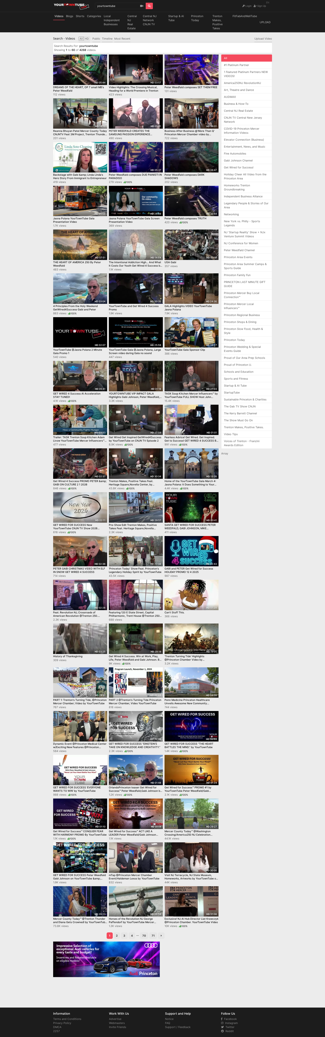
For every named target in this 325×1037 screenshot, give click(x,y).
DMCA (57, 1027)
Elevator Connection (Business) (244, 139)
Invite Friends (117, 1027)
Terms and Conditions (67, 1019)
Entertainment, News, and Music (244, 146)
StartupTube (232, 392)
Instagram (230, 1023)
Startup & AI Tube (176, 18)
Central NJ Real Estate (238, 110)
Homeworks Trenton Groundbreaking (237, 187)
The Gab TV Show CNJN (240, 406)
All (225, 58)
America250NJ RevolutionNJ (242, 83)
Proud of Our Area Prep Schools (244, 357)
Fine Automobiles (235, 153)
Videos (59, 16)
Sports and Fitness (236, 378)
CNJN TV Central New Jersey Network (243, 119)
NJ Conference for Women (241, 243)
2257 (56, 1031)
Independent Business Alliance (243, 196)
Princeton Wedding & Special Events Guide (242, 349)
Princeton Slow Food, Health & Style (243, 331)
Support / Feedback (178, 1027)
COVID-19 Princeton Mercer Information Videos (241, 130)
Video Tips (231, 434)
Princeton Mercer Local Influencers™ (239, 306)
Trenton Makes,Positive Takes (217, 22)
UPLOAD (265, 22)
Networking (231, 214)
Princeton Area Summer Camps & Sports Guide (245, 266)
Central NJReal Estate (132, 22)
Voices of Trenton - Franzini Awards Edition (241, 443)
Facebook (229, 1019)
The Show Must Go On (238, 420)
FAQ (167, 1023)
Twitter (229, 1027)
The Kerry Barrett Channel (240, 413)
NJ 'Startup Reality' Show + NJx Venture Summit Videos (244, 234)
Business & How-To (236, 103)
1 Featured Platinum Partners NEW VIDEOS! (246, 74)
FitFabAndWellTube (245, 16)
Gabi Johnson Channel (238, 160)
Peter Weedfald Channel (239, 250)
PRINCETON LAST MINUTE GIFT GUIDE (244, 284)
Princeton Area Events (238, 257)
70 (144, 935)
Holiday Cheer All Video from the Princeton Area (245, 176)
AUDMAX (230, 97)
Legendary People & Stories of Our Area (246, 205)
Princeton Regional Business (242, 315)
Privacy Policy (62, 1023)
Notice (169, 1019)
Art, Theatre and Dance (239, 90)
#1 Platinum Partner (236, 65)
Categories (94, 16)
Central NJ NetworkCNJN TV (150, 20)
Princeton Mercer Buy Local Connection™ (241, 295)
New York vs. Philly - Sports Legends (242, 223)
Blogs (69, 16)
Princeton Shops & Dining (240, 322)
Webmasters (117, 1023)
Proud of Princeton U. (238, 364)
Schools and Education (238, 371)
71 (153, 935)
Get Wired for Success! (238, 167)
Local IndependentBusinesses (112, 20)
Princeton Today (197, 18)
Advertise (115, 1019)
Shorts (80, 16)
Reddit (229, 1031)
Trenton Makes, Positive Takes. (244, 427)
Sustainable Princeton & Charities (245, 399)
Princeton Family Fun (237, 275)
